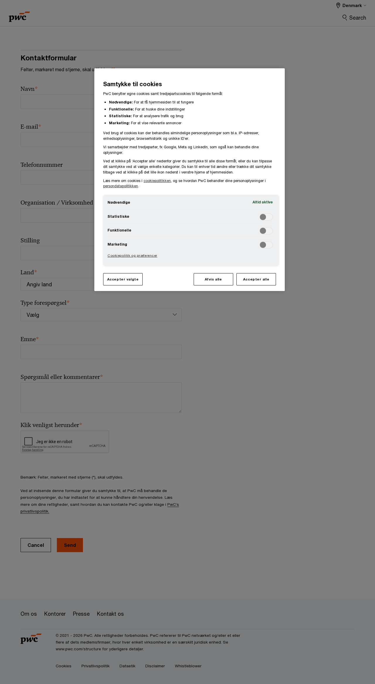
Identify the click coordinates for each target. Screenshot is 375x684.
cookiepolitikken (157, 180)
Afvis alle (213, 279)
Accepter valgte (123, 279)
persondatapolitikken (120, 186)
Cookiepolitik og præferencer (132, 255)
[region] (189, 179)
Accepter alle (256, 279)
